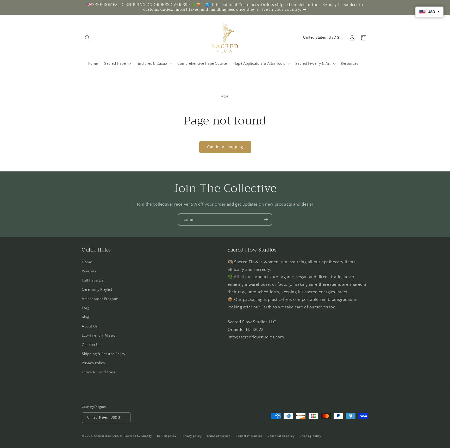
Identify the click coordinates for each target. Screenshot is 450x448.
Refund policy (167, 436)
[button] (87, 38)
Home (87, 262)
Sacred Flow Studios (108, 436)
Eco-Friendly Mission (100, 335)
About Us (90, 326)
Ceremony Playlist (97, 290)
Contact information (248, 436)
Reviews (89, 271)
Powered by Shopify (138, 436)
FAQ (85, 308)
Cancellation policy (281, 436)
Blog (85, 317)
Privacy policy (192, 436)
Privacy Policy (93, 363)
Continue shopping (225, 147)
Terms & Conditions (98, 372)
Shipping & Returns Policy (104, 354)
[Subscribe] (266, 219)
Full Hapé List (93, 280)
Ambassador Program (100, 299)
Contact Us (91, 345)
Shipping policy (310, 436)
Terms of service (218, 436)
